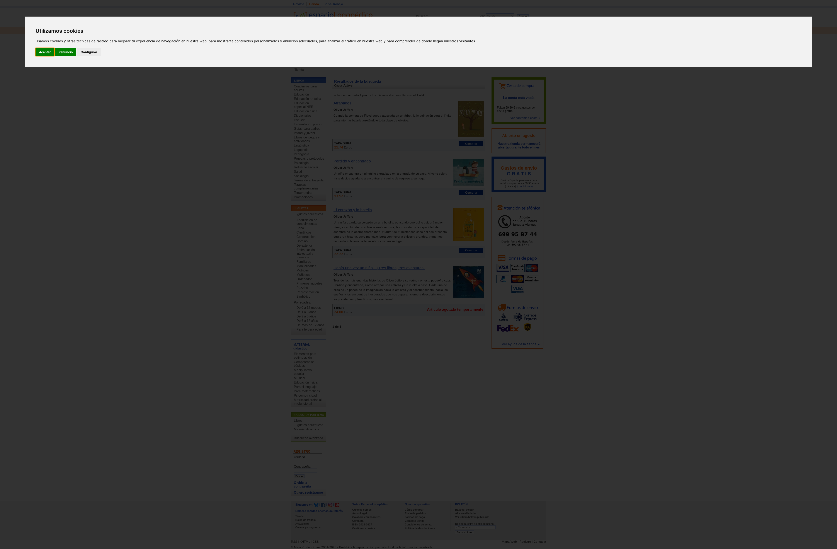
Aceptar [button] (45, 52)
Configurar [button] (89, 52)
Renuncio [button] (66, 52)
